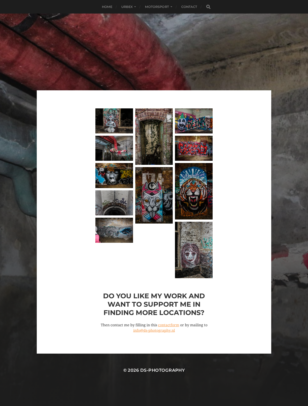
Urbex (127, 7)
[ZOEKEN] (208, 7)
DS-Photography (162, 370)
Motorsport (157, 7)
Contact (189, 7)
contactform (168, 325)
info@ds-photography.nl (154, 330)
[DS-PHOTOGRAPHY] (154, 52)
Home (107, 7)
